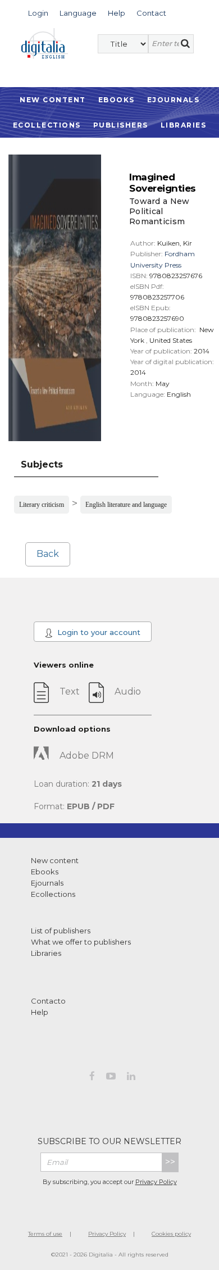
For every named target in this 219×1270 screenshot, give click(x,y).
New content (55, 860)
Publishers (120, 125)
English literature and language (126, 505)
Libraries (184, 125)
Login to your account (97, 632)
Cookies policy (171, 1233)
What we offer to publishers (81, 941)
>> (170, 1161)
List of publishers (60, 930)
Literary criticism (41, 505)
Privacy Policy (156, 1182)
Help (39, 1012)
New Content (53, 100)
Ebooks (116, 100)
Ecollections (47, 125)
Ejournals (173, 100)
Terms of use (45, 1233)
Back (47, 553)
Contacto (48, 1000)
